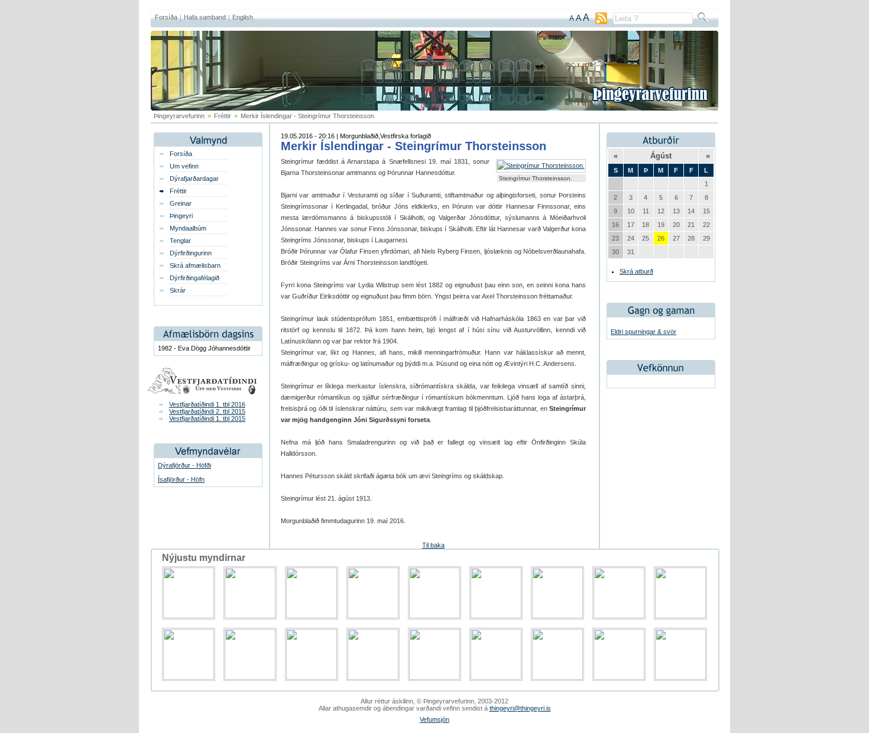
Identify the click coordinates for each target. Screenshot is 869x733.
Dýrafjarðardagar (194, 178)
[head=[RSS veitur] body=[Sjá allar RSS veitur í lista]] (601, 21)
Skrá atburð (636, 271)
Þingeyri (181, 215)
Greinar (181, 203)
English (242, 17)
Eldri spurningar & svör (643, 331)
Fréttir (222, 115)
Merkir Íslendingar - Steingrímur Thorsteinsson (413, 146)
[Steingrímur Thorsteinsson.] (541, 165)
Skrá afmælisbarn (195, 265)
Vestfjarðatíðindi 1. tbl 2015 (207, 418)
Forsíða (166, 17)
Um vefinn (184, 166)
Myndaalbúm (188, 228)
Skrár (178, 290)
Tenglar (180, 240)
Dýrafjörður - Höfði (184, 465)
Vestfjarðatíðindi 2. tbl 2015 (207, 411)
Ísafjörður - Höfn (181, 479)
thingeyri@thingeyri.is (520, 708)
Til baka (433, 545)
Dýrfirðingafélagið (194, 277)
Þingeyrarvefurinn (179, 115)
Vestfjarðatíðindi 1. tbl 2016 (207, 404)
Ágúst (661, 155)
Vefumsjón (434, 719)
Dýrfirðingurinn (191, 253)
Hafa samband (205, 17)
